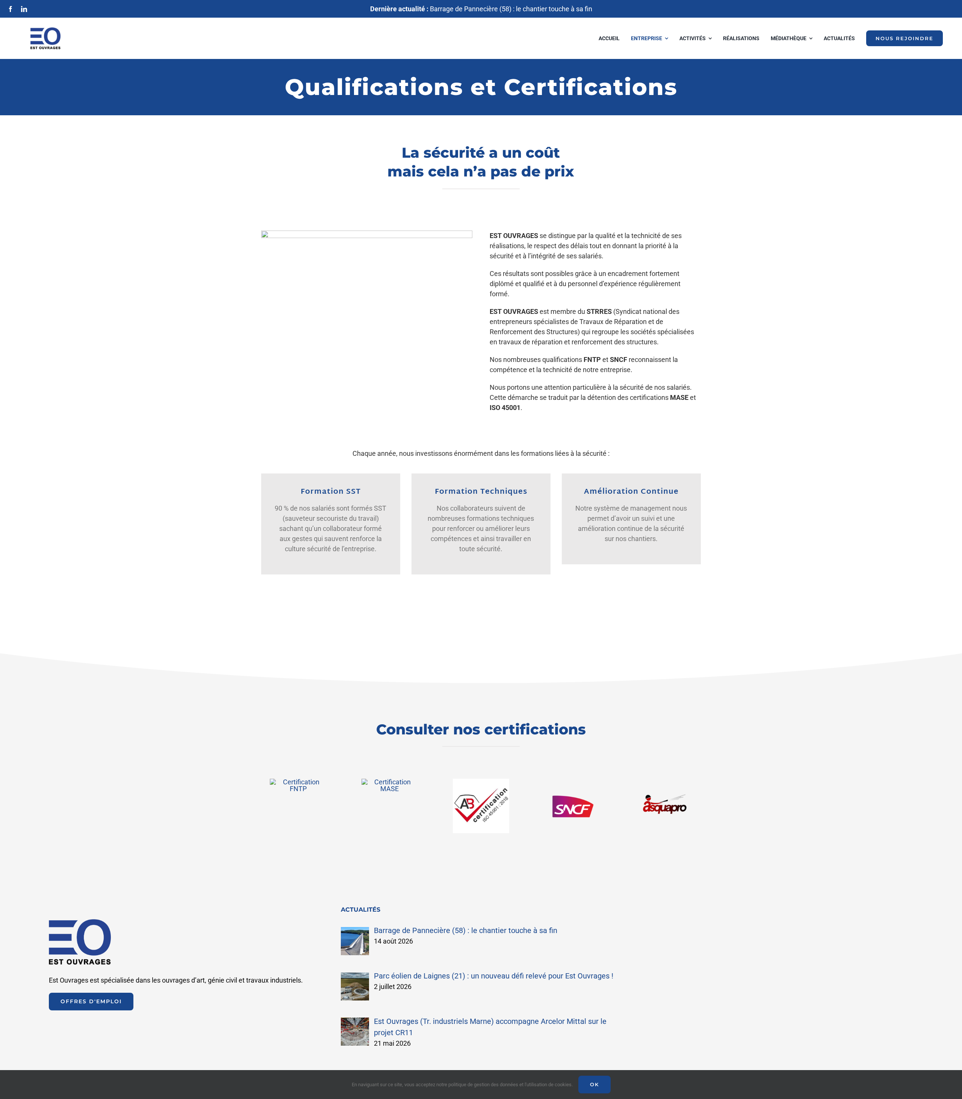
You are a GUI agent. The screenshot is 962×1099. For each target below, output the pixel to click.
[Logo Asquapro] (664, 782)
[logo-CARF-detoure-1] (390, 782)
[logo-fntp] (298, 782)
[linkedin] (24, 9)
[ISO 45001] (481, 782)
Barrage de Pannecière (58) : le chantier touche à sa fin (481, 9)
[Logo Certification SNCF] (572, 782)
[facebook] (11, 9)
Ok (594, 1084)
